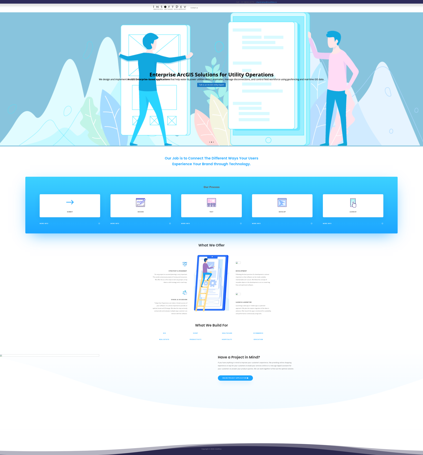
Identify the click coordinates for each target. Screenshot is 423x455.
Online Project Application (234, 378)
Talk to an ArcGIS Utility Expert (211, 85)
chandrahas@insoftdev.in (266, 2)
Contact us (194, 8)
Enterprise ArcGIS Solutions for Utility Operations (211, 74)
